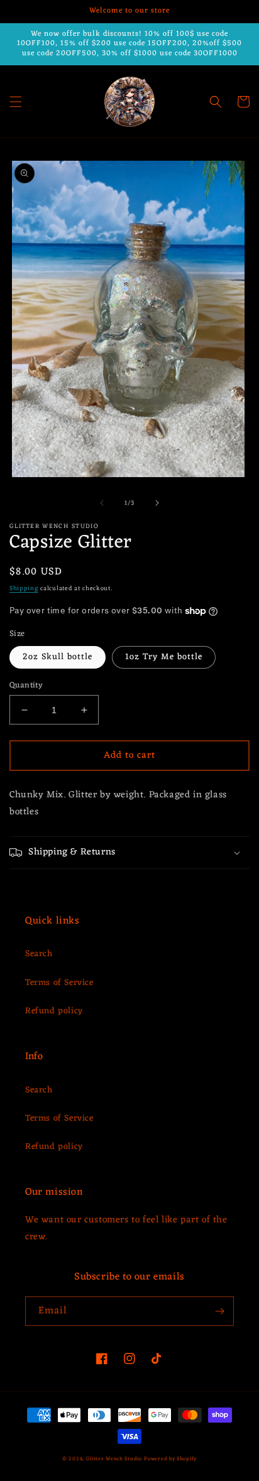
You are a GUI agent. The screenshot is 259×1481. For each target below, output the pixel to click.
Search (39, 954)
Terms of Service (59, 983)
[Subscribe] (219, 1311)
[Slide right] (157, 503)
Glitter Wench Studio (114, 1458)
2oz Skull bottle (57, 657)
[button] (16, 102)
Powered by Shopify (170, 1458)
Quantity (26, 685)
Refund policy (54, 1011)
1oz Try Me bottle (163, 657)
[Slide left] (102, 503)
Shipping (23, 588)
